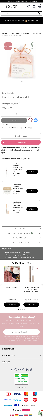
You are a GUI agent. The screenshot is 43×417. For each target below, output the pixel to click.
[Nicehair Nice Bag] (12, 274)
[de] (17, 414)
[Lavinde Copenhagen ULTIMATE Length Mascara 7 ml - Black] (31, 274)
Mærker (26, 33)
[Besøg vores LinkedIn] (27, 370)
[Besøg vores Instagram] (15, 370)
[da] (12, 414)
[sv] (31, 414)
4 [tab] (25, 310)
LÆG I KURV (12, 304)
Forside (4, 33)
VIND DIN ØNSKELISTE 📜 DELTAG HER (21, 21)
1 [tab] (18, 310)
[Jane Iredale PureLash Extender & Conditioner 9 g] (7, 209)
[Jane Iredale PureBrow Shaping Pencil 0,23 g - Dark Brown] (7, 172)
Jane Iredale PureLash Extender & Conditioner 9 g (18, 204)
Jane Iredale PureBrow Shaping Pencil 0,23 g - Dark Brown (18, 167)
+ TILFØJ (32, 172)
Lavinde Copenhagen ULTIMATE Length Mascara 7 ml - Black (31, 290)
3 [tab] (23, 310)
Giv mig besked (21, 142)
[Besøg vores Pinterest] (23, 370)
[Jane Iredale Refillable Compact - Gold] (7, 191)
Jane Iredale (15, 33)
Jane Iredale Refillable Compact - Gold (18, 186)
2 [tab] (21, 310)
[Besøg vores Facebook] (12, 370)
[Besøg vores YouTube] (19, 370)
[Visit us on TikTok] (31, 370)
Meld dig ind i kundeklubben (21, 332)
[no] (26, 414)
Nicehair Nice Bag (12, 287)
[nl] (21, 414)
